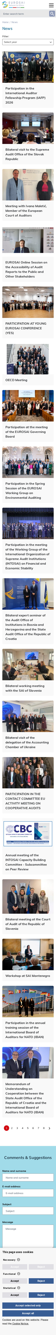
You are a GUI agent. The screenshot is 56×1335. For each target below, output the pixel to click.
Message (7, 1222)
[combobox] (28, 42)
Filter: (5, 36)
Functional (9, 1274)
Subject (6, 1204)
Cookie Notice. (20, 1323)
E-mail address (11, 1186)
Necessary (9, 1259)
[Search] (52, 14)
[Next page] (49, 1128)
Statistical (9, 1288)
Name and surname (14, 1170)
